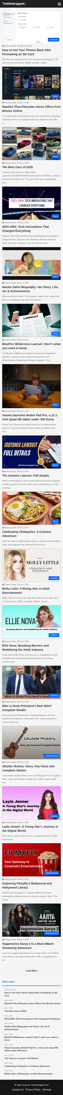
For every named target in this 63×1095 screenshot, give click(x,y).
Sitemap (46, 1089)
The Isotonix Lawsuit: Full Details (25, 475)
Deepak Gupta (10, 46)
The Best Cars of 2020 (17, 167)
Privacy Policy (33, 1089)
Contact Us (18, 1089)
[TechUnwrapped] (14, 4)
